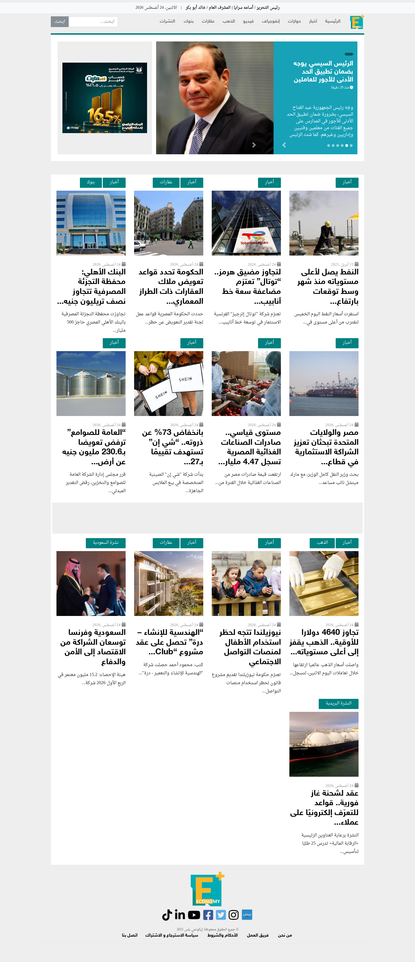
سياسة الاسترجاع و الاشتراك (171, 935)
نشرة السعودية (106, 542)
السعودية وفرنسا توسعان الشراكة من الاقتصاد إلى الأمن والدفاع (93, 647)
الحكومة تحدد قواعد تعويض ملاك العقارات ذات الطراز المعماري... (171, 287)
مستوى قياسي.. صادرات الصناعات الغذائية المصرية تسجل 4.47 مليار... (249, 447)
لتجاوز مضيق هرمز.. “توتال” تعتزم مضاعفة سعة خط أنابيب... (247, 287)
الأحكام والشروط (222, 935)
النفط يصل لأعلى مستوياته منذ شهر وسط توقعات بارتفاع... (328, 287)
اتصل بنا (129, 935)
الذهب (229, 21)
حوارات (294, 21)
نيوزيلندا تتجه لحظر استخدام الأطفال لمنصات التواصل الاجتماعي (250, 647)
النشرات (167, 21)
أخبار (313, 21)
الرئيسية (332, 21)
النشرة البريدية (338, 703)
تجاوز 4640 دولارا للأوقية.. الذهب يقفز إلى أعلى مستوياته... (324, 642)
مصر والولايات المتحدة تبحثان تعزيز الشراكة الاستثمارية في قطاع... (326, 447)
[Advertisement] (207, 518)
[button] (254, 146)
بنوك (189, 21)
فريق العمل (258, 935)
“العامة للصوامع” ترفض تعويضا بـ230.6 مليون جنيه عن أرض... (94, 447)
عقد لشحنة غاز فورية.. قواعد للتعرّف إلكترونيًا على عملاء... (324, 808)
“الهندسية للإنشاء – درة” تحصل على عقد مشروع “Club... (169, 642)
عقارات (208, 21)
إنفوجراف (271, 21)
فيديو (248, 21)
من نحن (285, 935)
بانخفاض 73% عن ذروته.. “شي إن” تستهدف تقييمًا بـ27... (172, 447)
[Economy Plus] (357, 21)
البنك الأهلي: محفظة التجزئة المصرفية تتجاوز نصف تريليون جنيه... (91, 287)
